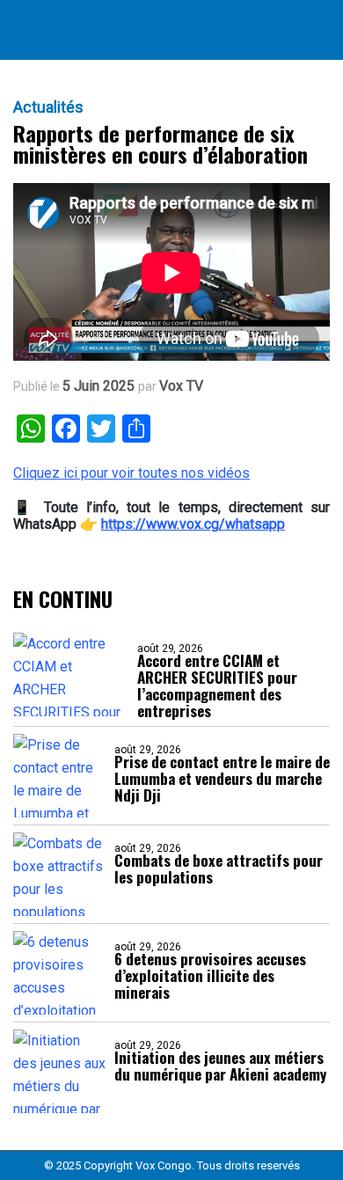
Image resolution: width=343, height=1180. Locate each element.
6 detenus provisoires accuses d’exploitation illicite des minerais (210, 975)
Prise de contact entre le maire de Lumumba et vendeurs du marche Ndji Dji (222, 778)
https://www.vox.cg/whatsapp (193, 524)
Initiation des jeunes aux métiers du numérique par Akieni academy (220, 1065)
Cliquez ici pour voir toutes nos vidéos (131, 473)
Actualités (48, 107)
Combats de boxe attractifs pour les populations (218, 868)
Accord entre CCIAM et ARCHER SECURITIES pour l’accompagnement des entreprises (217, 685)
